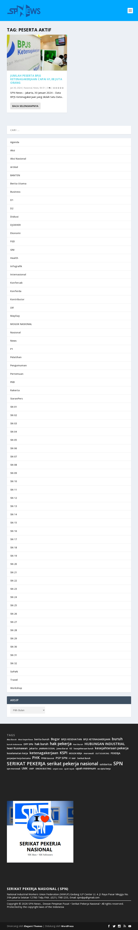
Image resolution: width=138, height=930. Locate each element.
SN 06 (13, 448)
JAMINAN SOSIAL (47, 748)
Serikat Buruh (83, 758)
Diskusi (14, 216)
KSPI (63, 752)
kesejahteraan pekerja (112, 748)
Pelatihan (16, 357)
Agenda (14, 142)
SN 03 (13, 423)
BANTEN (15, 175)
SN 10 (13, 481)
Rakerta (15, 390)
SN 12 (13, 497)
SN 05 (13, 439)
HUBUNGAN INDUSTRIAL (104, 744)
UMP (31, 768)
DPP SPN (28, 744)
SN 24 (13, 597)
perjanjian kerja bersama (19, 758)
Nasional (28, 87)
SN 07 (13, 456)
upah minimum (86, 768)
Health (14, 258)
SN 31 (13, 655)
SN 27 (13, 622)
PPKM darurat (47, 758)
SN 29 (13, 638)
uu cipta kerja (104, 768)
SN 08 (13, 464)
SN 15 (13, 522)
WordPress (67, 926)
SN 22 (13, 580)
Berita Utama (18, 183)
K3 (71, 748)
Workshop (16, 688)
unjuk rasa (58, 769)
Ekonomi (15, 233)
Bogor (55, 739)
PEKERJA (115, 753)
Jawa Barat (62, 748)
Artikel (14, 167)
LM (12, 307)
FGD (12, 241)
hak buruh (41, 744)
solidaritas (106, 764)
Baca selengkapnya (25, 106)
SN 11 (13, 489)
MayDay (15, 315)
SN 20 (13, 564)
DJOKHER (15, 224)
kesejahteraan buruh (83, 748)
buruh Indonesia (14, 744)
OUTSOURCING (102, 753)
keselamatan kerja (17, 753)
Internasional (18, 274)
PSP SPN (61, 758)
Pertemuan (16, 373)
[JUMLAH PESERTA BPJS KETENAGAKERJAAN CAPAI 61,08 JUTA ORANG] (37, 53)
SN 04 (13, 431)
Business (15, 191)
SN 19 (13, 555)
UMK (25, 768)
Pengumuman (18, 365)
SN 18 (13, 547)
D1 (11, 200)
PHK (36, 757)
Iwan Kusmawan (17, 748)
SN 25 (13, 605)
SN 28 (13, 630)
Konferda (15, 291)
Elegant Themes (33, 926)
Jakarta (33, 748)
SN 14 (13, 514)
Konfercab (16, 282)
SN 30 (13, 646)
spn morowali (13, 768)
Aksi (12, 150)
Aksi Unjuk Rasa (25, 739)
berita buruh (41, 739)
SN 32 (13, 663)
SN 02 (13, 415)
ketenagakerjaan (43, 753)
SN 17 (13, 539)
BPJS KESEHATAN (71, 739)
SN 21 (13, 572)
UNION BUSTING (43, 768)
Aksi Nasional (18, 158)
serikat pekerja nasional (72, 764)
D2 (11, 208)
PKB (12, 382)
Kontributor (17, 299)
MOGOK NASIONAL (21, 324)
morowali (89, 753)
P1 (11, 349)
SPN (118, 763)
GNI (12, 249)
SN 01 (42, 87)
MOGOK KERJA (75, 753)
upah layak (69, 769)
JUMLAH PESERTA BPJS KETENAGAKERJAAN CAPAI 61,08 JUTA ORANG (36, 79)
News (36, 87)
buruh (117, 739)
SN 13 (13, 506)
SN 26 (13, 613)
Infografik (16, 266)
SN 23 (13, 588)
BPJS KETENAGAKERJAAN (96, 739)
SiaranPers (16, 398)
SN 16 (13, 531)
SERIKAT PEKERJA (26, 763)
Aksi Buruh (12, 739)
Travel (14, 679)
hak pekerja (61, 743)
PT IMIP (72, 758)
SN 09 (13, 473)
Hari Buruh (78, 744)
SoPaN (14, 671)
